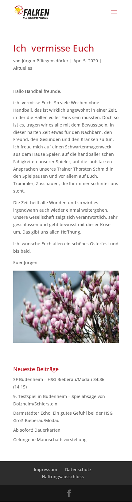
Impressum (45, 469)
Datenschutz (78, 469)
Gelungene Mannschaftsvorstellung (50, 439)
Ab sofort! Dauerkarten (36, 430)
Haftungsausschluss (63, 476)
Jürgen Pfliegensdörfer (45, 61)
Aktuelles (22, 68)
